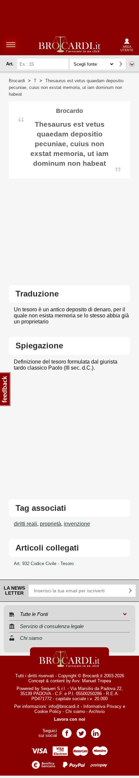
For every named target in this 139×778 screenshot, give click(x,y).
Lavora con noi (69, 719)
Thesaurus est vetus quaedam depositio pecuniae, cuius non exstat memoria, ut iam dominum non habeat (66, 87)
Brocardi (17, 80)
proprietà (50, 524)
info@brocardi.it (64, 706)
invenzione (77, 524)
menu (11, 44)
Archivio (97, 711)
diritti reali (25, 524)
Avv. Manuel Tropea (91, 680)
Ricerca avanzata (132, 64)
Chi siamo (75, 711)
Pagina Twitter (81, 731)
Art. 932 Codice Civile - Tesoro (44, 563)
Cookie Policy (47, 711)
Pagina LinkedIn (96, 731)
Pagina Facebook (67, 731)
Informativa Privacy (102, 706)
